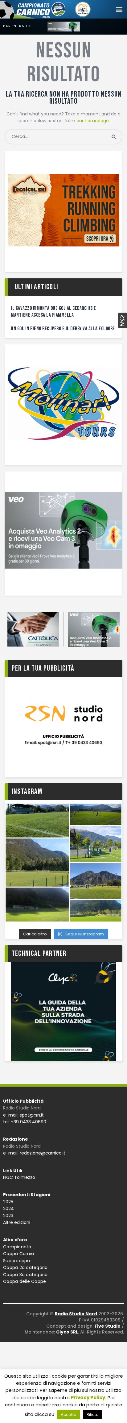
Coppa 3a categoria (25, 1274)
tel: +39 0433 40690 (24, 1122)
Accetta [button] (68, 1414)
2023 (8, 1216)
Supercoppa (16, 1261)
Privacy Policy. (88, 1397)
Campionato (17, 1247)
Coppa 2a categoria (25, 1267)
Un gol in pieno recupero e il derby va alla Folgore (63, 329)
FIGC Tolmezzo (19, 1177)
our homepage (92, 121)
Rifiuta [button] (93, 1414)
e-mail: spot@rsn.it (23, 1115)
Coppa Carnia (18, 1253)
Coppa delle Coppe (24, 1281)
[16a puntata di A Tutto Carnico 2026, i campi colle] (63, 863)
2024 (8, 1208)
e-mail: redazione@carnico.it (34, 1153)
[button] (119, 10)
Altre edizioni (16, 1222)
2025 (8, 1202)
